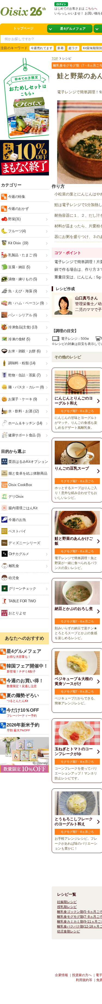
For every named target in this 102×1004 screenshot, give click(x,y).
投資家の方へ (82, 975)
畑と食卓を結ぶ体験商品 (27, 473)
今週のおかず (18, 209)
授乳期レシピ (67, 907)
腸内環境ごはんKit (22, 508)
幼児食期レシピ (68, 931)
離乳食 (13, 566)
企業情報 (61, 975)
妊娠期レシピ (67, 902)
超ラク (73, 48)
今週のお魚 (16, 520)
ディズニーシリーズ (23, 543)
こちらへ (91, 8)
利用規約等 (84, 980)
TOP (55, 58)
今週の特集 (16, 197)
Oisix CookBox (19, 485)
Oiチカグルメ (18, 554)
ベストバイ (16, 531)
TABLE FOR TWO (21, 601)
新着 (60, 48)
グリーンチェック (22, 588)
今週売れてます (41, 48)
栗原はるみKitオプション (27, 462)
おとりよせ (16, 613)
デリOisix (15, 496)
